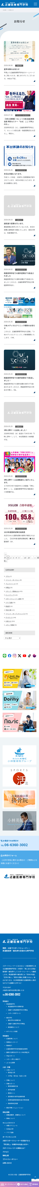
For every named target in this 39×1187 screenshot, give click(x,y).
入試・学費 (6, 1067)
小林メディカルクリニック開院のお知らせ (19, 318)
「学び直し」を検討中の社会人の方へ (15, 1144)
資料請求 (35, 1184)
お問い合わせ (7, 1163)
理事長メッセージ (12, 1042)
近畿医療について (12, 1039)
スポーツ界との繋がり (13, 1059)
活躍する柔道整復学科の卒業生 (18, 1010)
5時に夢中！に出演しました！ (19, 421)
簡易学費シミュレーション (14, 1108)
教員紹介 (9, 1045)
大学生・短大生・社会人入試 (17, 1076)
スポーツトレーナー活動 (13, 599)
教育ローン (11, 1093)
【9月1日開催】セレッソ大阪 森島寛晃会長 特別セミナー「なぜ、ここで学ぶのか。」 (19, 112)
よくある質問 (10, 1063)
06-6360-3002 (16, 844)
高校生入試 (11, 1072)
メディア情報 (10, 625)
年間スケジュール (12, 1125)
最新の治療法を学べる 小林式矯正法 (17, 1052)
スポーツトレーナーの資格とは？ (14, 1148)
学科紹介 (6, 1001)
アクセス (6, 1152)
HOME (4, 10)
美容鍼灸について (13, 1027)
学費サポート (10, 1084)
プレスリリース (10, 584)
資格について (10, 1118)
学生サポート (10, 1056)
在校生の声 (9, 1129)
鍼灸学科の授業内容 (14, 1020)
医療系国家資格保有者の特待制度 (18, 1100)
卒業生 (8, 587)
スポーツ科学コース (14, 1013)
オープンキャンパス (9, 1137)
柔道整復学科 (10, 1004)
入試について (10, 1070)
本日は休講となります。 (19, 165)
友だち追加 (24, 1184)
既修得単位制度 (13, 1103)
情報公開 (6, 1155)
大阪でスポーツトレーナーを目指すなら (16, 1140)
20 (29, 557)
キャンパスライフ (9, 1123)
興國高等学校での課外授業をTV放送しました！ (19, 370)
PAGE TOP (35, 1177)
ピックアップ (10, 595)
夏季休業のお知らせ (19, 63)
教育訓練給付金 (13, 1086)
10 (25, 557)
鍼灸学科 (9, 1018)
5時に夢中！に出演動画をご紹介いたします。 (19, 472)
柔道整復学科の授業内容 (16, 1006)
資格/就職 (6, 1112)
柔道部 (8, 606)
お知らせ (8, 621)
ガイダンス (9, 617)
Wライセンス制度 (11, 1031)
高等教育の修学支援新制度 (16, 1096)
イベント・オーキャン (13, 580)
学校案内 (6, 1036)
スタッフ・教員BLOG (12, 591)
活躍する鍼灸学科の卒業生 (16, 1024)
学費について (10, 1080)
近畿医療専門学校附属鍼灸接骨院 (17, 1049)
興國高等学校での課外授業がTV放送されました (19, 266)
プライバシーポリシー (10, 1159)
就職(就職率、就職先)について (16, 1115)
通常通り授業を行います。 (19, 215)
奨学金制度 (11, 1090)
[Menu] (35, 3)
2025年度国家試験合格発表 (19, 523)
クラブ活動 (9, 602)
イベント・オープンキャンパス (15, 614)
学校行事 (8, 610)
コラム (8, 576)
